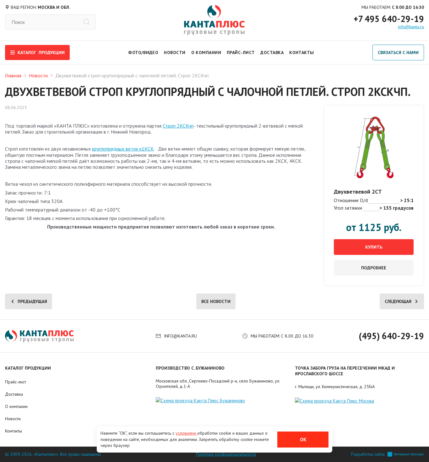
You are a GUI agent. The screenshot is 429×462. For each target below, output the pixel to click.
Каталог (41, 52)
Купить (373, 247)
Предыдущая (32, 301)
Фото (134, 52)
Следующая (398, 301)
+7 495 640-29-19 (389, 18)
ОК (303, 440)
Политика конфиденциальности (226, 454)
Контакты (301, 52)
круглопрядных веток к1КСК (123, 149)
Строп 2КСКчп (178, 126)
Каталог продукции (28, 368)
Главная (13, 75)
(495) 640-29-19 (391, 336)
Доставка (272, 52)
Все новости (216, 301)
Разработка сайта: (368, 454)
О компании (206, 52)
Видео (150, 52)
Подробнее (373, 268)
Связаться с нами (398, 52)
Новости (174, 52)
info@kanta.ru (411, 27)
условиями (186, 433)
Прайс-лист (241, 52)
